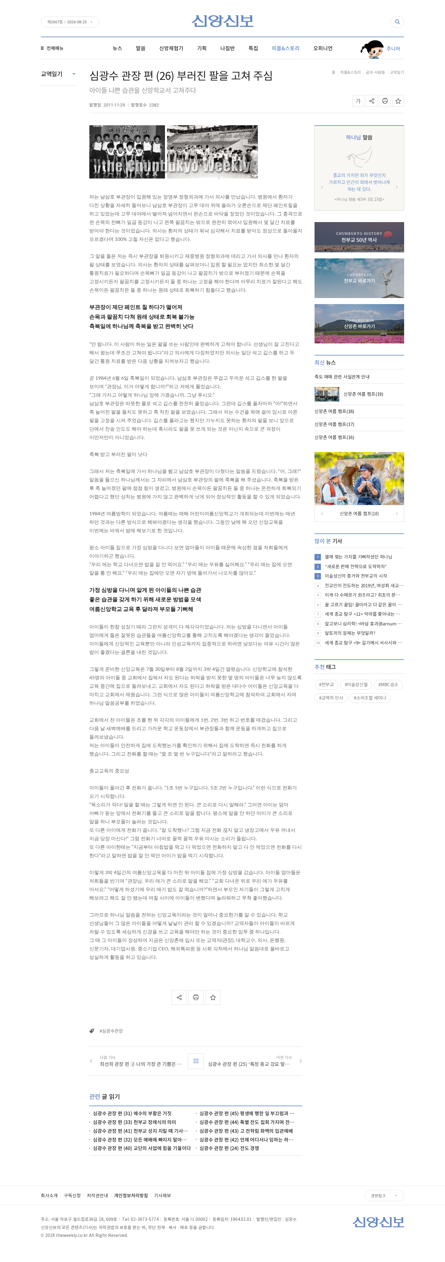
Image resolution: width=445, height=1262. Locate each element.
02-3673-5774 (145, 1219)
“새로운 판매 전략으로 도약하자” (356, 566)
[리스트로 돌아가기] (196, 1061)
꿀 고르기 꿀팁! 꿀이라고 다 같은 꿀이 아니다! (364, 604)
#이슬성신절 (356, 684)
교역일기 (397, 72)
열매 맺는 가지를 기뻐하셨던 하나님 (358, 556)
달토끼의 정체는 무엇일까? (350, 633)
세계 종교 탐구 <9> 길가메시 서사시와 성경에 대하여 (364, 642)
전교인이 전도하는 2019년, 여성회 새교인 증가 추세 (364, 585)
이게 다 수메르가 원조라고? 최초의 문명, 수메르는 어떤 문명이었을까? (364, 595)
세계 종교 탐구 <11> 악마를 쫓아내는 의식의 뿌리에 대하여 (364, 614)
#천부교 (326, 684)
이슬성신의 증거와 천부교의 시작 (356, 575)
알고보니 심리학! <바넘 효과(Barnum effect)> (364, 623)
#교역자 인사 (331, 697)
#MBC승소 (388, 684)
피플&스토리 (350, 72)
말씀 (359, 137)
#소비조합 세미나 (370, 697)
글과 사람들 (375, 72)
